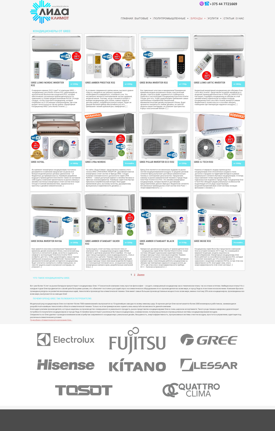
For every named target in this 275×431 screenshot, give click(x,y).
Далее (141, 274)
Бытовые (141, 18)
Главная (127, 18)
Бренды (197, 18)
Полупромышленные (169, 18)
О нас (240, 18)
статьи (229, 18)
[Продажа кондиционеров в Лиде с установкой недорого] (49, 12)
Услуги (213, 18)
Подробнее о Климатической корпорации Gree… (51, 320)
